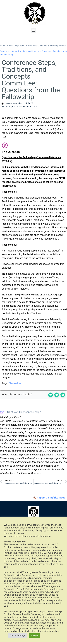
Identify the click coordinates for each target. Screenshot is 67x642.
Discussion (15, 383)
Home (2, 45)
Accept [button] (34, 635)
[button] (33, 30)
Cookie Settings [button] (17, 635)
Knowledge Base (16, 45)
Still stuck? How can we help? (23, 412)
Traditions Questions (37, 45)
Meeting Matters (58, 45)
